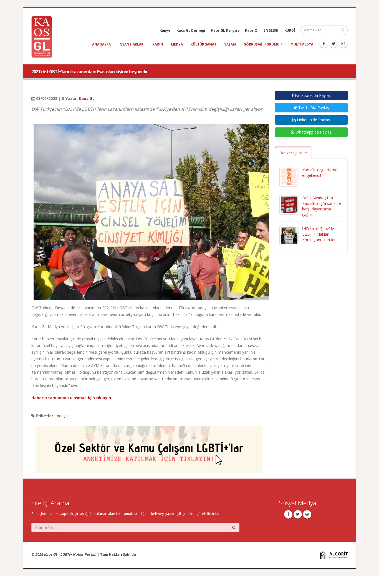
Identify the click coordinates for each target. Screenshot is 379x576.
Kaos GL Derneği (190, 30)
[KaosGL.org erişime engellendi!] (289, 176)
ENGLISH (271, 30)
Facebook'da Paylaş (312, 95)
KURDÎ (289, 30)
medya (177, 44)
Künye (165, 30)
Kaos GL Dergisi (225, 30)
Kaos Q (251, 30)
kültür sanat (203, 44)
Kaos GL (87, 98)
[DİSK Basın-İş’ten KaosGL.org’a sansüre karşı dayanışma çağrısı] (289, 204)
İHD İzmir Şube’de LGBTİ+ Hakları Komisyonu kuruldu (319, 234)
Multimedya (301, 44)
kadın (157, 44)
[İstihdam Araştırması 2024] (149, 446)
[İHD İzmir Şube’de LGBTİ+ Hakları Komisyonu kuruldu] (289, 235)
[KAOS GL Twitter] (333, 43)
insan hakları (131, 44)
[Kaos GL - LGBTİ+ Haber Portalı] (43, 36)
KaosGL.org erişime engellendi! (319, 172)
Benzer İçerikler (293, 152)
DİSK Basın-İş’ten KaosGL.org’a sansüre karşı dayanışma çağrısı (321, 206)
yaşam (230, 44)
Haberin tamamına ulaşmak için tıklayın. (71, 397)
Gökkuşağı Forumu (261, 44)
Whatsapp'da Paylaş (313, 132)
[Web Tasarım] (334, 554)
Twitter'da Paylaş (313, 107)
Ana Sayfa (101, 44)
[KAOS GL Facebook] (324, 43)
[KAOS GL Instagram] (343, 43)
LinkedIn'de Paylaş (313, 119)
